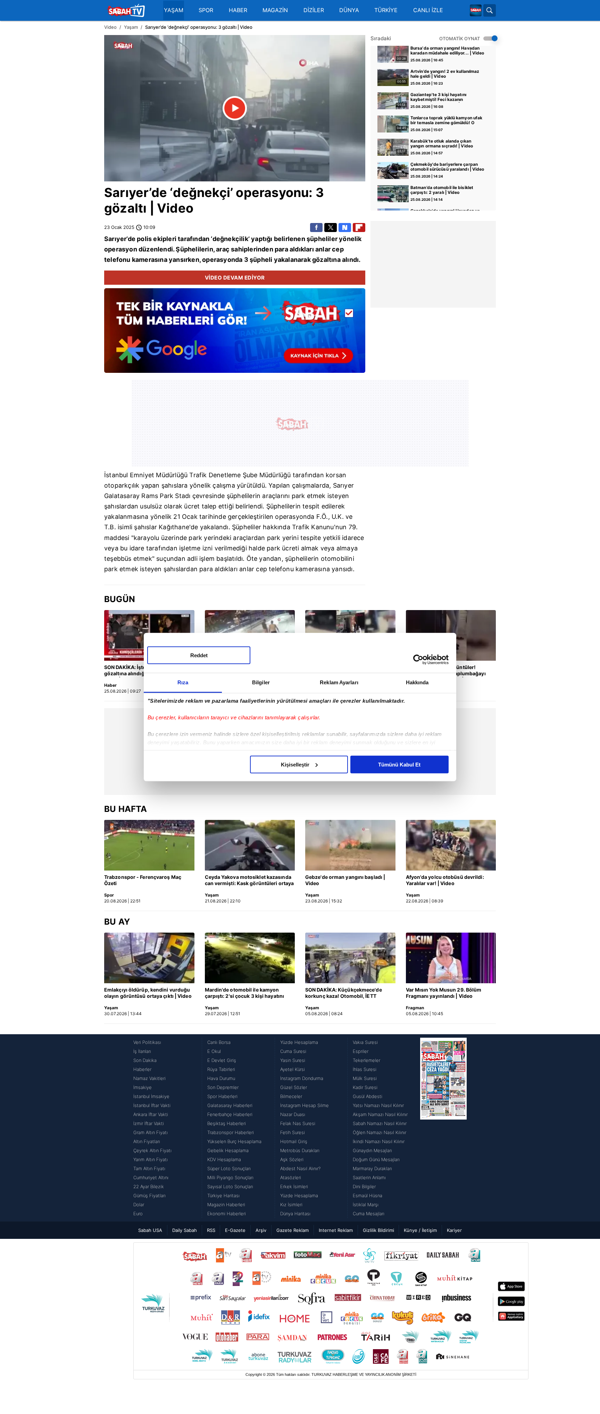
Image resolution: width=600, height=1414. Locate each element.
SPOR (206, 10)
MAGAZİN (275, 10)
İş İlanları (142, 1051)
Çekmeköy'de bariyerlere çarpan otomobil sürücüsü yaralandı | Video (447, 167)
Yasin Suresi (292, 1060)
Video (110, 27)
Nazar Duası (292, 1114)
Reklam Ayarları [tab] (339, 682)
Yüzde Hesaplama (299, 1042)
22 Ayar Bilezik (148, 1186)
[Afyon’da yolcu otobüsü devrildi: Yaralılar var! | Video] (451, 845)
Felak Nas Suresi (297, 1123)
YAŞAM (173, 10)
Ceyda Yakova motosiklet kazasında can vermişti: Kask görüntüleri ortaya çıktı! (249, 880)
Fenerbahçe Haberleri (229, 1114)
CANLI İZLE (428, 10)
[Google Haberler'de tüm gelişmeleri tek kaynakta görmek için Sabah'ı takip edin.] (234, 334)
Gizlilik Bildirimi (378, 1230)
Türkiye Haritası (223, 1195)
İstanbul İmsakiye (151, 1096)
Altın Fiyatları (146, 1141)
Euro (138, 1213)
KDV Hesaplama (224, 1159)
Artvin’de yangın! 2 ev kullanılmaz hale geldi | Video (444, 74)
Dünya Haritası (295, 1213)
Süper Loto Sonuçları (229, 1168)
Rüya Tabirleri (221, 1069)
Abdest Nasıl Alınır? (300, 1168)
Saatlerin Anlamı (369, 1177)
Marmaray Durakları (372, 1168)
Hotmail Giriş (293, 1141)
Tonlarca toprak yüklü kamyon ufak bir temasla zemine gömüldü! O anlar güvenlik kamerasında (446, 120)
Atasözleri (290, 1177)
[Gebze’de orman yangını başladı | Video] (350, 845)
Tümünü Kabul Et (399, 764)
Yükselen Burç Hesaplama (234, 1141)
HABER (238, 10)
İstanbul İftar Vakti (151, 1105)
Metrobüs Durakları (299, 1150)
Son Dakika (145, 1060)
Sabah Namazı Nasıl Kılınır (380, 1123)
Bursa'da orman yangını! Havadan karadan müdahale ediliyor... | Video (447, 50)
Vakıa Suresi (365, 1042)
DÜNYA (349, 10)
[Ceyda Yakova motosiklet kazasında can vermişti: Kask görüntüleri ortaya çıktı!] (250, 845)
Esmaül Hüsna (367, 1195)
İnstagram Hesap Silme (304, 1105)
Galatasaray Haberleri (229, 1105)
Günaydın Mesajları (372, 1150)
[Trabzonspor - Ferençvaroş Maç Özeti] (149, 845)
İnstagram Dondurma (301, 1078)
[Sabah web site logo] (476, 10)
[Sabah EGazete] (443, 1128)
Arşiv (261, 1230)
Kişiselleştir (295, 764)
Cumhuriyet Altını (150, 1177)
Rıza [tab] (182, 682)
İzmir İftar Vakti (148, 1123)
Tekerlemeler (366, 1060)
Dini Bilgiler (364, 1186)
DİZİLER (313, 10)
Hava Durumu (221, 1078)
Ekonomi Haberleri (226, 1213)
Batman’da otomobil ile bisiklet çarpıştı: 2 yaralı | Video (441, 190)
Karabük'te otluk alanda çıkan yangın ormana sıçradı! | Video (441, 143)
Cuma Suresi (293, 1051)
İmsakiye (142, 1087)
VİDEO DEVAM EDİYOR (235, 277)
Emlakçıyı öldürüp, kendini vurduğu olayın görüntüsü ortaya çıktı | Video (148, 993)
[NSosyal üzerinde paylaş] (345, 227)
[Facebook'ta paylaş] (316, 227)
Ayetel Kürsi (292, 1069)
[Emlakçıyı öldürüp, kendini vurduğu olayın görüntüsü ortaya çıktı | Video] (149, 958)
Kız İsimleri (291, 1204)
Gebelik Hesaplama (228, 1150)
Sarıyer (126, 192)
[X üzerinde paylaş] (330, 227)
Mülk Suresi (365, 1078)
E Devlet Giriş (221, 1060)
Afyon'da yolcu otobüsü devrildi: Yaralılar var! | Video (445, 880)
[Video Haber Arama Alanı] (489, 10)
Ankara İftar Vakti (150, 1114)
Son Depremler (223, 1087)
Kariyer (454, 1230)
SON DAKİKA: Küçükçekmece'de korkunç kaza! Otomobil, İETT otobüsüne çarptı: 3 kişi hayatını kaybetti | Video (343, 993)
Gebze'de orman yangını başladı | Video (345, 880)
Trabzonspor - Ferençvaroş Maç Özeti (142, 880)
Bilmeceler (291, 1096)
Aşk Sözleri (291, 1159)
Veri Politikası (147, 1042)
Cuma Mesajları (368, 1213)
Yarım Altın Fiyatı (150, 1159)
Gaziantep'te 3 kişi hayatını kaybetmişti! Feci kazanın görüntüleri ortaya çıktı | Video (441, 97)
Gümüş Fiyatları (149, 1195)
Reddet (199, 655)
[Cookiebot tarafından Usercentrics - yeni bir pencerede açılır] (418, 659)
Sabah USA (150, 1230)
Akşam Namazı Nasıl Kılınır (380, 1114)
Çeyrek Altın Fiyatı (152, 1150)
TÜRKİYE (386, 10)
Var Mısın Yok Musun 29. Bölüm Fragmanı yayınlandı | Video (444, 993)
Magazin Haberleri (226, 1204)
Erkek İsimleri (294, 1186)
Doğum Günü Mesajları (376, 1159)
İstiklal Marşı (365, 1204)
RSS (211, 1230)
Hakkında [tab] (417, 682)
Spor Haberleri (222, 1096)
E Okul (214, 1051)
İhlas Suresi (364, 1069)
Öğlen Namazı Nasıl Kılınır (379, 1132)
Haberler (142, 1069)
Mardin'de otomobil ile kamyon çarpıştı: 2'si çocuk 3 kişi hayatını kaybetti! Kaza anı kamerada (244, 993)
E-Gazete (235, 1230)
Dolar (138, 1204)
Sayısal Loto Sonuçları (230, 1186)
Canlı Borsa (219, 1042)
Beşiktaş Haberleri (226, 1123)
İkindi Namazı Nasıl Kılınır (379, 1141)
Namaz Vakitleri (149, 1078)
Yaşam (131, 27)
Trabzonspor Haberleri (230, 1132)
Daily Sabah (184, 1230)
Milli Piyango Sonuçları (230, 1177)
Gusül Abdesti (367, 1096)
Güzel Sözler (293, 1087)
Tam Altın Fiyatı (149, 1168)
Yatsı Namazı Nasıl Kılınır (378, 1105)
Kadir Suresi (365, 1087)
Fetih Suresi (292, 1132)
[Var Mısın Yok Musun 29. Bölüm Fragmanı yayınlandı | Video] (451, 958)
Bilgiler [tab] (261, 682)
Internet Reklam (336, 1230)
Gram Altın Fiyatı (150, 1132)
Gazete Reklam (292, 1230)
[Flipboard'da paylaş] (359, 227)
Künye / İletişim (420, 1230)
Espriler (360, 1051)
